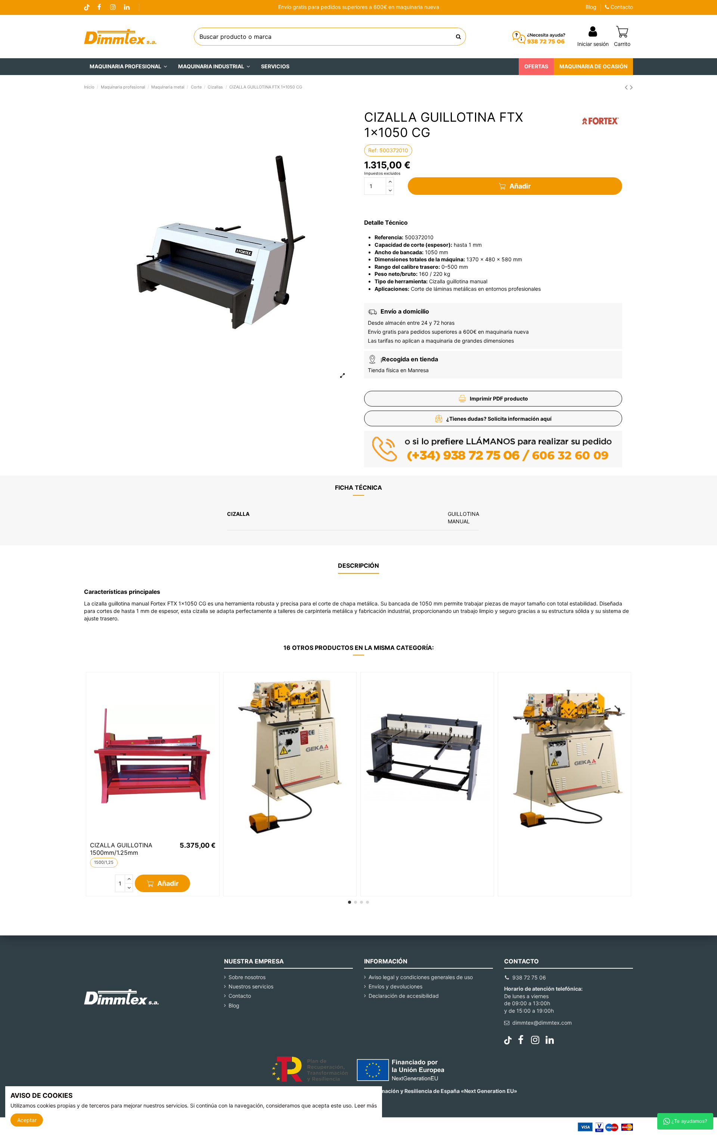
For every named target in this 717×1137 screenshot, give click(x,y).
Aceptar (27, 1120)
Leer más (365, 1105)
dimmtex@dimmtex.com (542, 1022)
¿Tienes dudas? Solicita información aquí (499, 418)
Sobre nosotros (247, 977)
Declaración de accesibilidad (404, 996)
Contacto (621, 7)
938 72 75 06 (529, 977)
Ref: (373, 150)
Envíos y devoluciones (395, 986)
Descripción (358, 565)
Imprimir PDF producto (499, 398)
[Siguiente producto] (631, 87)
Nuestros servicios (251, 986)
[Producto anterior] (627, 87)
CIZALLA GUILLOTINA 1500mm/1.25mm (121, 848)
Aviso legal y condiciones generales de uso (421, 977)
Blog (591, 7)
